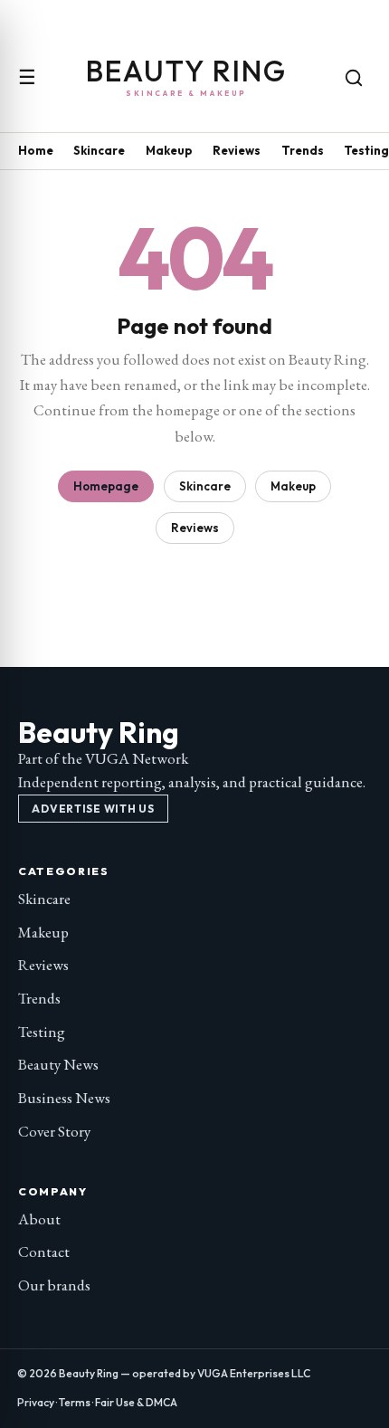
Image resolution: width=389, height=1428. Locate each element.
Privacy (35, 1402)
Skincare (99, 150)
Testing (366, 150)
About (39, 1219)
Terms (74, 1402)
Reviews (237, 150)
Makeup (169, 150)
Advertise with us (93, 808)
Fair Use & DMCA (136, 1402)
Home (35, 150)
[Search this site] (354, 78)
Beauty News (58, 1064)
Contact (44, 1251)
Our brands (54, 1285)
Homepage (105, 486)
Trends (302, 150)
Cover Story (54, 1131)
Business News (64, 1098)
